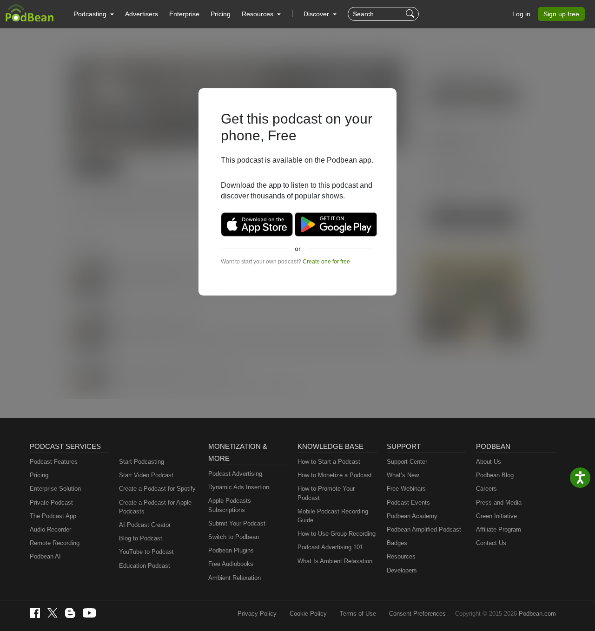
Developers (402, 570)
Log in (521, 14)
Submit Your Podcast (236, 523)
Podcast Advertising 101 (330, 547)
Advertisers (141, 14)
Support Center (407, 461)
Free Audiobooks (230, 563)
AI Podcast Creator (145, 524)
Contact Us (491, 542)
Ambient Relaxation (234, 577)
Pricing (221, 14)
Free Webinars (406, 488)
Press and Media (499, 502)
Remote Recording (54, 542)
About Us (488, 461)
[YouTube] (89, 613)
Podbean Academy (412, 516)
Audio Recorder (50, 529)
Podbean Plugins (231, 550)
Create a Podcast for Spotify (157, 488)
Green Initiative (496, 516)
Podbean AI (45, 556)
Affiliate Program (498, 529)
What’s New (403, 475)
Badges (397, 542)
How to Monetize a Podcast (335, 475)
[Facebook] (35, 613)
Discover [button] (317, 14)
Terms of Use (358, 613)
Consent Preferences (417, 613)
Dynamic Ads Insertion (238, 487)
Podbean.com (537, 613)
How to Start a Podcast (329, 461)
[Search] (411, 13)
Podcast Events (408, 502)
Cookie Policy (308, 613)
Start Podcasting (141, 461)
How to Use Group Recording (337, 533)
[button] (94, 14)
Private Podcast (51, 502)
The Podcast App (53, 516)
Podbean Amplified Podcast (424, 529)
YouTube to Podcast (146, 551)
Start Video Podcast (146, 475)
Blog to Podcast (140, 538)
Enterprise (184, 14)
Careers (486, 488)
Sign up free (561, 14)
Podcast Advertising (235, 473)
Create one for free (326, 261)
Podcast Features (54, 461)
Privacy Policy (257, 613)
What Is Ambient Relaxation (335, 561)
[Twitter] (52, 613)
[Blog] (70, 613)
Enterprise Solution (55, 488)
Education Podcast (144, 565)
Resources (401, 556)
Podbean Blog (495, 475)
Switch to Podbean (233, 536)
